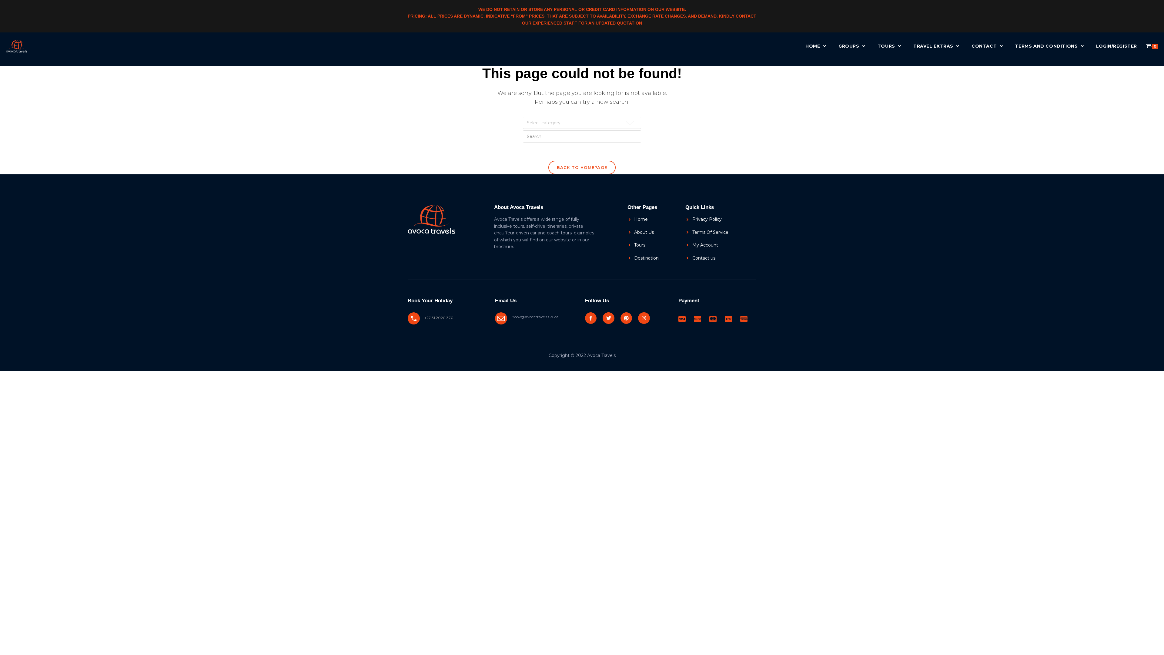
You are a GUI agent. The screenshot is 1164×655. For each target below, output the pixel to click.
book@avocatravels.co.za (535, 316)
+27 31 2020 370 (438, 317)
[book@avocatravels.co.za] (501, 318)
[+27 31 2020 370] (414, 318)
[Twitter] (608, 318)
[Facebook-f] (591, 318)
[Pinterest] (626, 318)
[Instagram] (644, 318)
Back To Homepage (582, 167)
